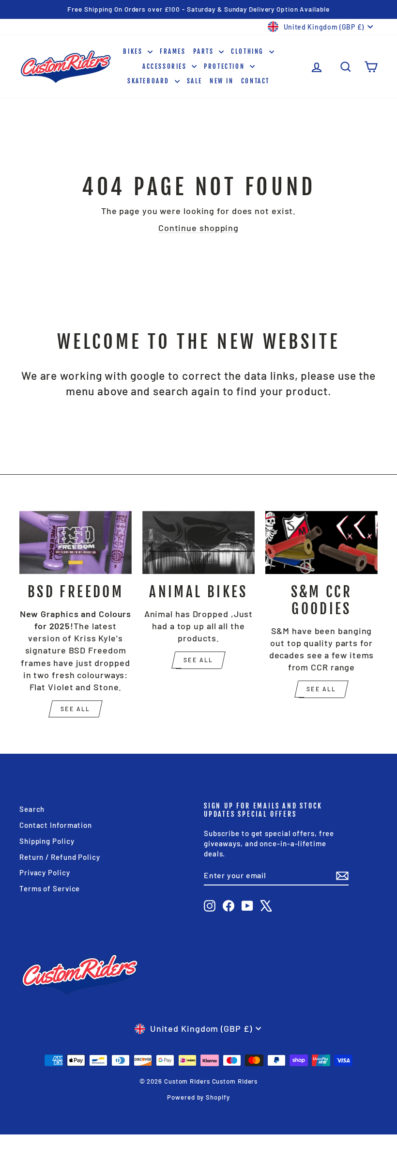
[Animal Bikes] (198, 542)
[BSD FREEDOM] (75, 542)
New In (222, 81)
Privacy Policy (44, 872)
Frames (173, 51)
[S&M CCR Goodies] (321, 542)
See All (198, 659)
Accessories (165, 66)
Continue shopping (198, 227)
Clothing (248, 51)
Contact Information (55, 825)
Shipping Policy (47, 841)
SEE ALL (76, 708)
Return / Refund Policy (59, 857)
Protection (225, 66)
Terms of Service (49, 888)
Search (32, 809)
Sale (194, 81)
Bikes (134, 51)
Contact (255, 81)
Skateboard (149, 81)
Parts (205, 51)
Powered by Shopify (198, 1097)
